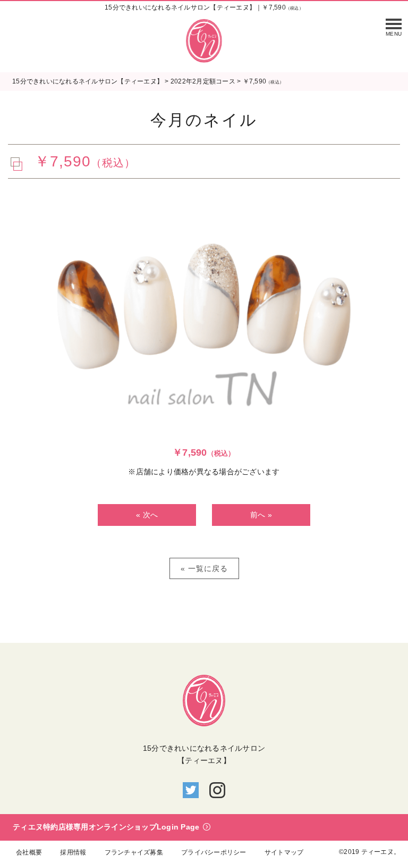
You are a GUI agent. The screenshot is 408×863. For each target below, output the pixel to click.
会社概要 (29, 852)
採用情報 (73, 852)
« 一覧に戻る (204, 568)
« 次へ (147, 514)
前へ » (261, 514)
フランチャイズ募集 (134, 852)
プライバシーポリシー (213, 852)
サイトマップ (284, 852)
